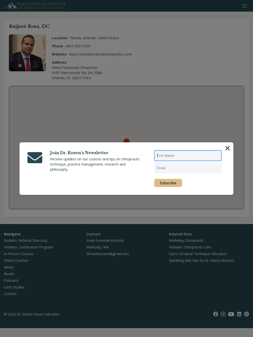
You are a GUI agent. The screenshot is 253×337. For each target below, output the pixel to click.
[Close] (227, 148)
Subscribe (168, 183)
